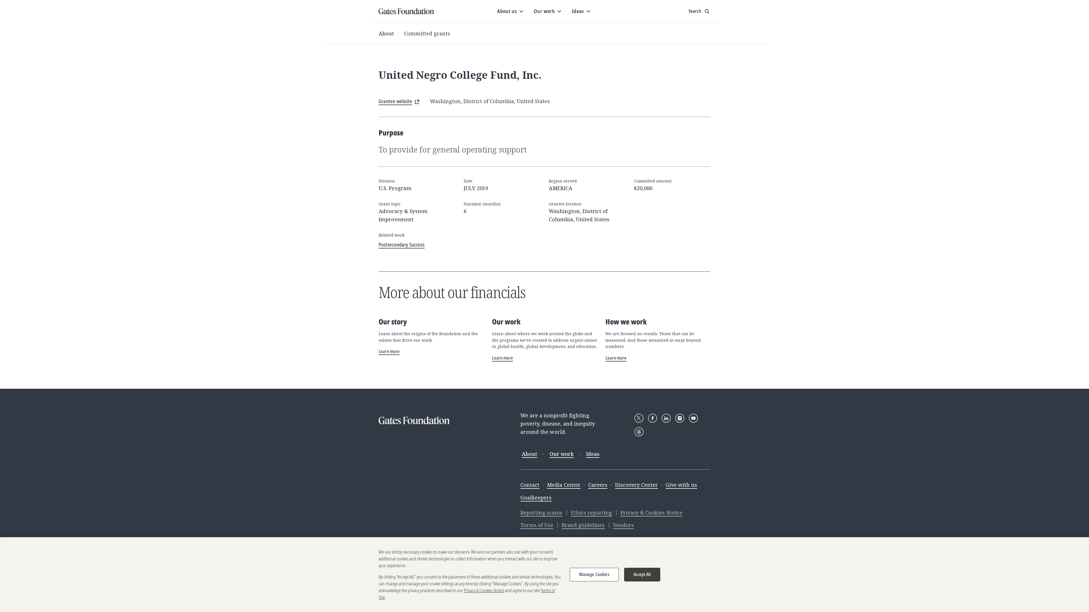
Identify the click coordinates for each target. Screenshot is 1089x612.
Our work (562, 453)
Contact (529, 484)
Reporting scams (541, 512)
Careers (597, 484)
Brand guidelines (583, 525)
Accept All (642, 574)
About (386, 33)
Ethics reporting (591, 512)
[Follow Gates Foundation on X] (639, 418)
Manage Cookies (594, 574)
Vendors (623, 525)
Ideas (593, 453)
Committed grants (427, 33)
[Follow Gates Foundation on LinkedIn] (666, 418)
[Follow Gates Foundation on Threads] (639, 432)
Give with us (681, 484)
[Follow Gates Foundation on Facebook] (652, 418)
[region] (544, 574)
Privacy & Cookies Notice (651, 512)
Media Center (564, 484)
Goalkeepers (536, 497)
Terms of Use (536, 525)
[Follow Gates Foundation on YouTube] (693, 418)
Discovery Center (636, 484)
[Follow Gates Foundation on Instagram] (680, 418)
